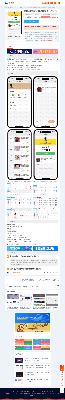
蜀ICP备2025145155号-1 (48, 392)
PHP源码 (19, 339)
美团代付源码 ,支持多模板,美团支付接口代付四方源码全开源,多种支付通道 (42, 7)
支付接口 (30, 61)
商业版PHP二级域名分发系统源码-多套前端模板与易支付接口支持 (25, 309)
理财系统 (37, 339)
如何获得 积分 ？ (46, 40)
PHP (40, 14)
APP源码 (37, 344)
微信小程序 (19, 346)
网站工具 (28, 348)
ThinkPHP (31, 14)
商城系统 (19, 341)
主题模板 (19, 348)
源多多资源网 (13, 7)
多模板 (8, 65)
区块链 (28, 344)
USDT (45, 344)
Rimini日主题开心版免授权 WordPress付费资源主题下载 (39, 309)
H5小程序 (20, 344)
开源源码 (17, 244)
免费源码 (37, 341)
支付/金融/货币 (21, 7)
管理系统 (45, 346)
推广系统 (45, 339)
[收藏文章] (51, 273)
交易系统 (37, 346)
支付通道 (36, 59)
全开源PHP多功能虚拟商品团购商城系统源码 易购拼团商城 (12, 309)
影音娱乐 (37, 348)
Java (45, 348)
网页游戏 (45, 341)
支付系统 (28, 341)
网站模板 (28, 346)
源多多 (12, 272)
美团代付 (11, 59)
